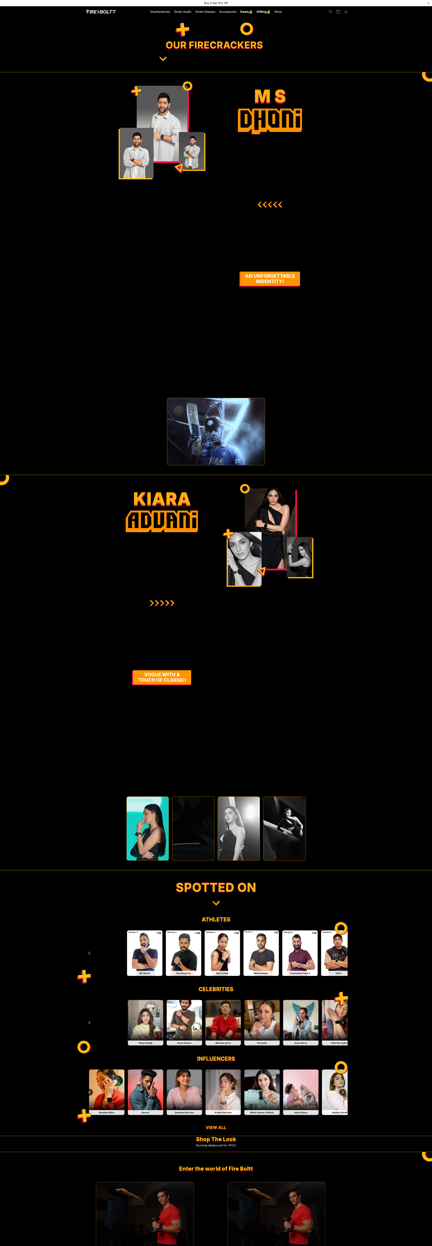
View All (216, 1127)
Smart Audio (182, 11)
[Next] (342, 953)
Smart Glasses (205, 11)
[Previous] (89, 953)
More (278, 11)
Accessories (227, 11)
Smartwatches (160, 11)
